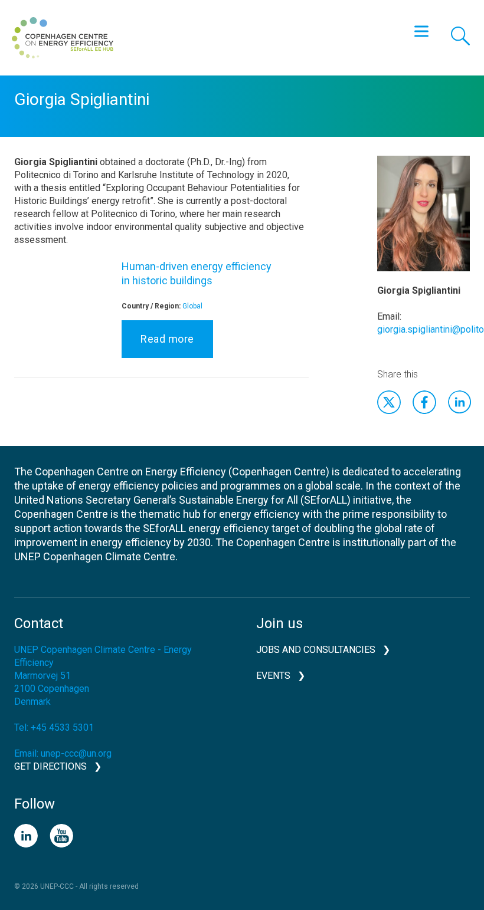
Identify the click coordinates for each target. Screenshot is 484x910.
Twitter (389, 402)
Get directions (50, 766)
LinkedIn (26, 835)
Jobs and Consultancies (315, 649)
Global (192, 306)
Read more (167, 339)
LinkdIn (460, 402)
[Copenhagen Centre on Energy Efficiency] (62, 37)
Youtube (61, 835)
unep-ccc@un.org (76, 753)
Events (273, 675)
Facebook (424, 402)
